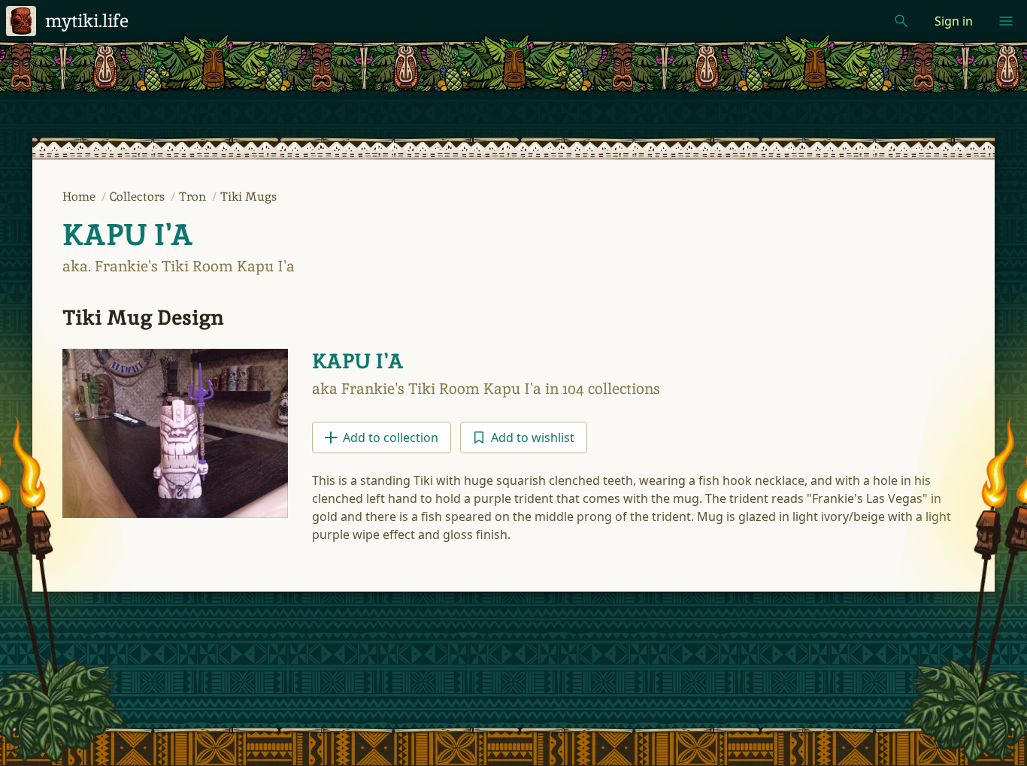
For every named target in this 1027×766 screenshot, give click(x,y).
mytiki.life (87, 20)
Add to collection (390, 437)
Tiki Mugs (248, 196)
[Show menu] (1006, 21)
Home (80, 196)
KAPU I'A (127, 234)
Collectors (139, 196)
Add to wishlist (532, 437)
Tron (194, 196)
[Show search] (901, 21)
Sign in (954, 21)
